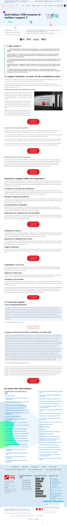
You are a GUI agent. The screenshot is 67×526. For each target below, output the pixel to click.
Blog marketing (25, 466)
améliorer (23, 182)
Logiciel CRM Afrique (26, 484)
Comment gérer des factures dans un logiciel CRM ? (17, 438)
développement (16, 236)
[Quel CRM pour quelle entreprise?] (22, 39)
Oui (46, 511)
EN (61, 1)
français (16, 194)
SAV (12, 314)
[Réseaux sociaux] (65, 6)
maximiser (27, 287)
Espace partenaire (40, 1)
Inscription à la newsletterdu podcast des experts (33, 327)
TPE (7, 185)
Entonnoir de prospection (57, 495)
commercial (57, 289)
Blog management (34, 466)
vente (60, 181)
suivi (61, 85)
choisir (19, 250)
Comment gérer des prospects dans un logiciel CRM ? (17, 446)
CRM (23, 5)
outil (13, 81)
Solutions (27, 5)
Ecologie (50, 5)
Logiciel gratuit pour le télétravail (55, 469)
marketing (55, 181)
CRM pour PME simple (39, 493)
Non (52, 511)
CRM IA (17, 510)
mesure (7, 87)
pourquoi (32, 184)
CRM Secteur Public (56, 494)
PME (9, 185)
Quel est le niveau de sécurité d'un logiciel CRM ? (49, 447)
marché (49, 166)
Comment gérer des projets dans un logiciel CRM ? (16, 444)
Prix (20, 510)
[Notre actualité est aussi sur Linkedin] (40, 509)
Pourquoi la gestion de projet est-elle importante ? (49, 436)
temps (29, 336)
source (55, 234)
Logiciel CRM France (26, 480)
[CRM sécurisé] (44, 39)
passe (13, 139)
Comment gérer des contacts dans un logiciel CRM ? (17, 428)
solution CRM (36, 83)
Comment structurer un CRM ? (45, 424)
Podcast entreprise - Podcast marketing (17, 469)
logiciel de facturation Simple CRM (41, 496)
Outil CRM (54, 466)
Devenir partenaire (49, 1)
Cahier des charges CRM (57, 493)
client (31, 182)
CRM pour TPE (38, 483)
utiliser (19, 136)
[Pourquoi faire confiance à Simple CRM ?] (29, 39)
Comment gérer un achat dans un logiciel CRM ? (49, 403)
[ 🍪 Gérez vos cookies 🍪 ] (33, 519)
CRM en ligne (38, 488)
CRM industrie (54, 478)
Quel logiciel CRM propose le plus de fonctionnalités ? (50, 449)
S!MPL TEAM (28, 513)
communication (29, 250)
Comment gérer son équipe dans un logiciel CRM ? (49, 398)
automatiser (44, 181)
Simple (27, 30)
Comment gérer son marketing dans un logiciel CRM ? (50, 401)
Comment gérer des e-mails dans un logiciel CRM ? (16, 435)
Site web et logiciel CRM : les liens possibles (48, 452)
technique (11, 101)
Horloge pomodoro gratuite (37, 469)
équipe (13, 132)
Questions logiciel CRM (51, 15)
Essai (26, 510)
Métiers (33, 5)
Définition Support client (18, 322)
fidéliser (50, 314)
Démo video (60, 5)
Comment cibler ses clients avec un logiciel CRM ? (16, 405)
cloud (26, 275)
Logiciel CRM (56, 14)
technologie (18, 267)
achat (27, 244)
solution (31, 136)
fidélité (58, 349)
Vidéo (23, 510)
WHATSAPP (12, 2)
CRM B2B (54, 497)
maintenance (30, 314)
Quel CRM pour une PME (39, 491)
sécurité (27, 276)
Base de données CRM (10, 395)
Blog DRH (44, 466)
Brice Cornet (23, 513)
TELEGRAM (7, 2)
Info (55, 5)
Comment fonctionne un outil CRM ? (13, 416)
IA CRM (42, 478)
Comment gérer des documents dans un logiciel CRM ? (17, 433)
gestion (20, 208)
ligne (28, 358)
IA (42, 5)
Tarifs (45, 5)
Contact (57, 1)
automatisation (18, 200)
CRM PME (13, 510)
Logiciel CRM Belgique (26, 482)
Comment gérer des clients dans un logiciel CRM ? (16, 422)
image (9, 110)
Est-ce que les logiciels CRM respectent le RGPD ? (49, 431)
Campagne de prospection (57, 482)
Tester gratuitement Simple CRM (33, 297)
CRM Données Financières (44, 426)
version (29, 370)
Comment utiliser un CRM (27, 488)
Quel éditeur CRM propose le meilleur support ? (49, 444)
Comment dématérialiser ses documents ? (14, 408)
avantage (24, 281)
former (19, 190)
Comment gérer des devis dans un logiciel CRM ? (16, 431)
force (10, 81)
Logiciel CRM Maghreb (26, 486)
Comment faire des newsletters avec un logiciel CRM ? (17, 410)
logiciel (20, 92)
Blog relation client (15, 466)
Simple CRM (49, 14)
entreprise (41, 81)
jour (36, 236)
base (17, 81)
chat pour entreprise (39, 486)
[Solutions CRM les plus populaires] (36, 39)
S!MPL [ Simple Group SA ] (16, 509)
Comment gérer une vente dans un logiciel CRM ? (49, 415)
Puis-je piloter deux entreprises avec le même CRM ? (50, 442)
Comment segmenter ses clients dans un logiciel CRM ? (51, 422)
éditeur (27, 184)
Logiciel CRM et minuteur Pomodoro (46, 434)
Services (39, 5)
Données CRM (42, 429)
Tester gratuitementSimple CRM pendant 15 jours (33, 121)
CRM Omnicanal (55, 479)
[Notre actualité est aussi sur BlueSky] (37, 509)
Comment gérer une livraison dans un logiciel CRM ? (50, 413)
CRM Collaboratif (55, 481)
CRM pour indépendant (39, 481)
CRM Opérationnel (55, 483)
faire (37, 161)
